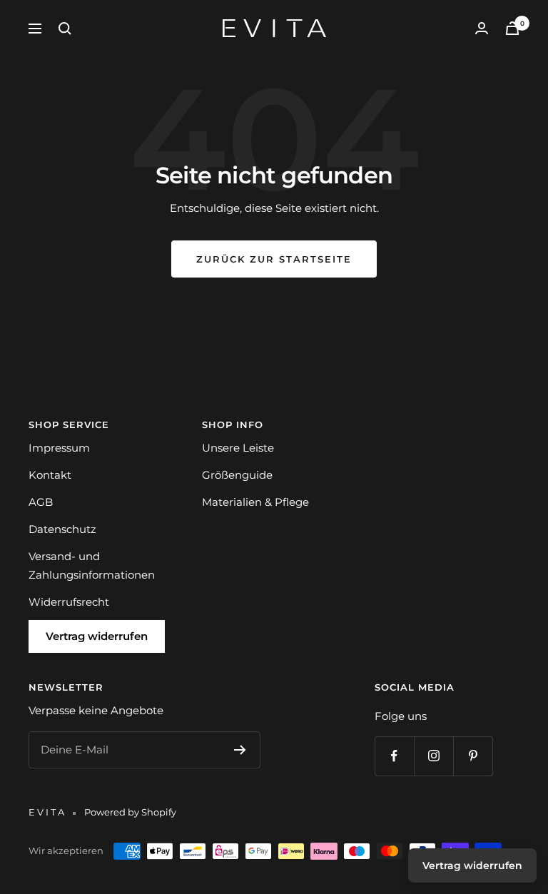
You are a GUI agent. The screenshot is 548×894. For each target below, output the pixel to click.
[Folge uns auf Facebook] (394, 756)
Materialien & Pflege (255, 502)
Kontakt (50, 475)
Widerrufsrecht (69, 602)
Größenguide (237, 475)
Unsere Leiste (238, 447)
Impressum (59, 447)
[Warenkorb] (512, 28)
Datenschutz (62, 529)
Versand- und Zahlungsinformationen (92, 565)
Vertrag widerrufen (97, 636)
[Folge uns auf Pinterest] (472, 756)
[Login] (481, 28)
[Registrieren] (240, 750)
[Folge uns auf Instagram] (433, 756)
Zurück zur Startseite (274, 259)
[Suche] (65, 28)
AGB (41, 502)
